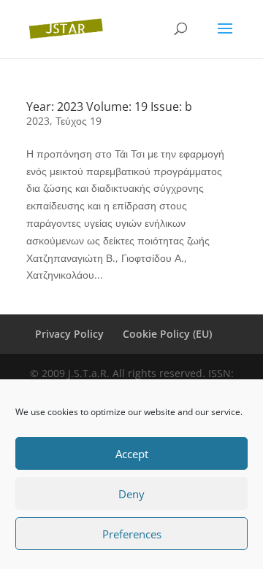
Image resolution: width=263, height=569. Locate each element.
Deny (131, 494)
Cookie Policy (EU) (167, 334)
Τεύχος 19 (79, 121)
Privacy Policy (69, 334)
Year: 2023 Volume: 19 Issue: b (109, 106)
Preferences (131, 534)
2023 (38, 121)
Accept (131, 453)
